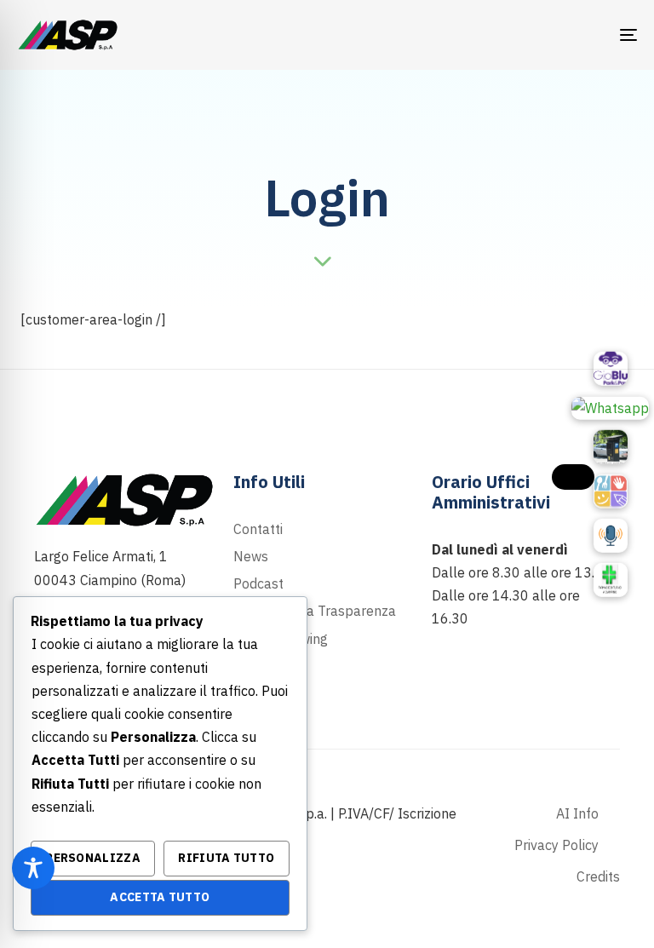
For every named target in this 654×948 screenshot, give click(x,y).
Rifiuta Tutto (226, 857)
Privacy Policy (556, 844)
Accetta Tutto (159, 897)
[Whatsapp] (610, 407)
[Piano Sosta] (611, 447)
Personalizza (93, 857)
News (250, 556)
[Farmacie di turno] (611, 580)
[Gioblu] (611, 368)
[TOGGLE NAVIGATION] (533, 35)
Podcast (258, 583)
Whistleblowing (280, 638)
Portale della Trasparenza (314, 610)
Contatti (258, 528)
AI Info (577, 813)
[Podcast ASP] (611, 536)
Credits (598, 876)
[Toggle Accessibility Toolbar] (33, 868)
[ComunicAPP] (611, 491)
